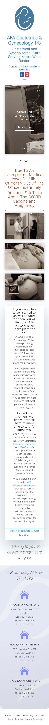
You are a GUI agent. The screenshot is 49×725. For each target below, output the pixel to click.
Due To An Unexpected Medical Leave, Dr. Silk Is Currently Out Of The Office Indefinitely (24, 179)
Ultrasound (24, 112)
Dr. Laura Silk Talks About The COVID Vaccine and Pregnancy (24, 199)
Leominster (30, 66)
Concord (14, 66)
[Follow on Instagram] (27, 74)
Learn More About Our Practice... (24, 533)
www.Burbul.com (35, 719)
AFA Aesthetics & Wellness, (24, 483)
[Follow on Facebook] (22, 74)
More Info (24, 127)
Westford (25, 69)
